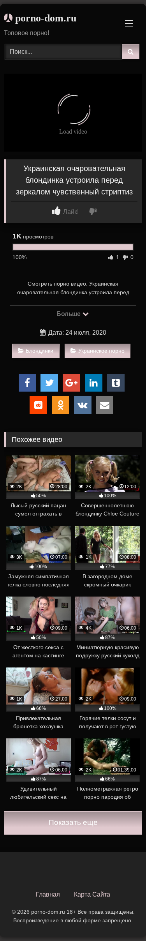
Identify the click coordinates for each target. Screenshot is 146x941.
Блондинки (39, 351)
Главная (48, 894)
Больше (69, 314)
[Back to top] (121, 917)
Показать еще (73, 822)
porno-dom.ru (44, 18)
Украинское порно (101, 351)
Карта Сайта (92, 894)
